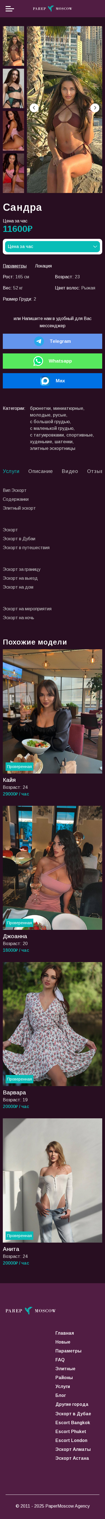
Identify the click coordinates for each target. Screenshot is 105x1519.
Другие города (71, 1404)
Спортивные (79, 435)
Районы (64, 1377)
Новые (62, 1342)
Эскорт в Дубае (73, 1413)
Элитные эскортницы (52, 448)
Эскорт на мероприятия (27, 608)
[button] (94, 107)
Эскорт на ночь (18, 617)
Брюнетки (40, 408)
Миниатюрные (68, 408)
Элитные (65, 1368)
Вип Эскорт (15, 490)
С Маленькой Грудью (51, 428)
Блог (60, 1395)
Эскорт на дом (18, 587)
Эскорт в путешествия (26, 547)
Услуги (62, 1386)
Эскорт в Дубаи (19, 538)
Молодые (40, 415)
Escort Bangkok (72, 1422)
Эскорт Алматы (73, 1449)
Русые (59, 415)
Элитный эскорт (19, 508)
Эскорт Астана (72, 1458)
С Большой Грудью (50, 421)
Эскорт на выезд (20, 578)
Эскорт (10, 529)
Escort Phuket (70, 1431)
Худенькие (41, 441)
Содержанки (16, 499)
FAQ (60, 1359)
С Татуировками (47, 435)
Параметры (68, 1351)
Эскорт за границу (21, 569)
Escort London (71, 1440)
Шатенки (64, 441)
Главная (64, 1333)
